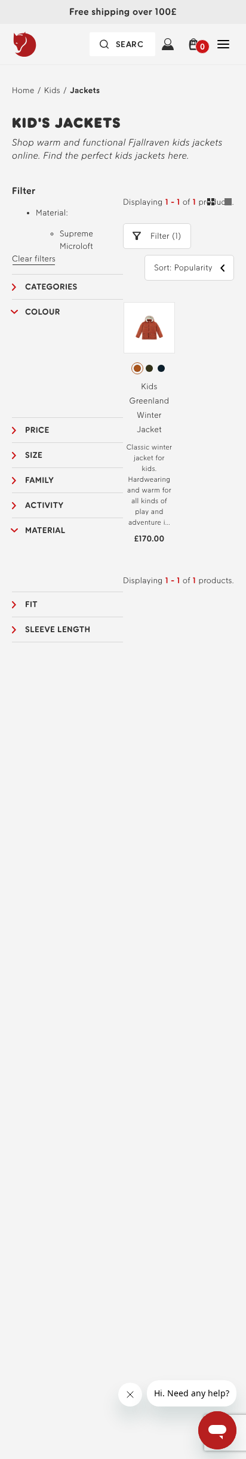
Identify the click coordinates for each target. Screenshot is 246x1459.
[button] (195, 44)
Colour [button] (42, 312)
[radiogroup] (149, 368)
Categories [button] (51, 287)
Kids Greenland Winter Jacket (150, 408)
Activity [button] (44, 505)
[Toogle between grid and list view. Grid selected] (219, 203)
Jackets (85, 90)
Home (23, 90)
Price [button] (37, 430)
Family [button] (39, 480)
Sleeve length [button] (57, 629)
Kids (52, 90)
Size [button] (33, 455)
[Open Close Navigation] (223, 44)
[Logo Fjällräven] (48, 44)
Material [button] (45, 530)
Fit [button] (31, 604)
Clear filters (34, 259)
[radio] (137, 368)
